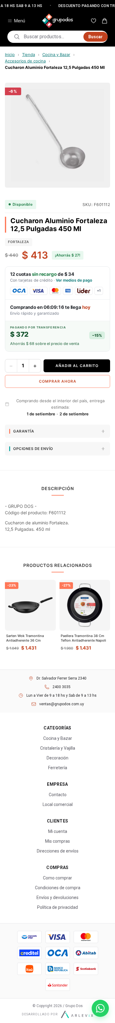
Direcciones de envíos (58, 851)
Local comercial (58, 804)
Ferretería (57, 767)
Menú (19, 20)
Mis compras (57, 841)
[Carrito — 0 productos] (104, 21)
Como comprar (57, 877)
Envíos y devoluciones (57, 897)
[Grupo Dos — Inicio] (58, 20)
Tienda (28, 54)
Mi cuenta (57, 831)
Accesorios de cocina (25, 60)
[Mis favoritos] (93, 21)
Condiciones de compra (57, 887)
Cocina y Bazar (56, 54)
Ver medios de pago (74, 280)
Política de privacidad (57, 907)
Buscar (95, 36)
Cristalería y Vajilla (57, 748)
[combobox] (51, 36)
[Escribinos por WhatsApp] (100, 1008)
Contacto (58, 794)
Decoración (57, 757)
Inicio (10, 54)
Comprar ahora (57, 381)
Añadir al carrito (77, 365)
